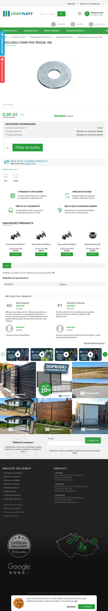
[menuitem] (12, 30)
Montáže (61, 24)
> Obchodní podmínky (12, 508)
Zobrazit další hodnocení (94, 343)
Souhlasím (88, 606)
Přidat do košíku (27, 147)
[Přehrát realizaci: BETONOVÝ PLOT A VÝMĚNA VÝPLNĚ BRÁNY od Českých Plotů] (90, 354)
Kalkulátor (100, 24)
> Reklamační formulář (13, 505)
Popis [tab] (7, 265)
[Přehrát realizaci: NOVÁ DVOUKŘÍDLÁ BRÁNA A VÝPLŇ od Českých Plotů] (66, 354)
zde (75, 601)
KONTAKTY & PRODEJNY (90, 4)
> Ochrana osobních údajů (14, 512)
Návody (80, 24)
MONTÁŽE (71, 4)
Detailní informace (10, 169)
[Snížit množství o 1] (4, 148)
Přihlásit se (93, 440)
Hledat (61, 13)
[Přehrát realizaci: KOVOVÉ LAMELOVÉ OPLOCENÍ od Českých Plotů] (17, 354)
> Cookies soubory (10, 516)
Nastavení (71, 606)
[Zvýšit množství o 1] (10, 148)
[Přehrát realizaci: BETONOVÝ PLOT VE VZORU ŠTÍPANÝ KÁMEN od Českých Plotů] (42, 354)
